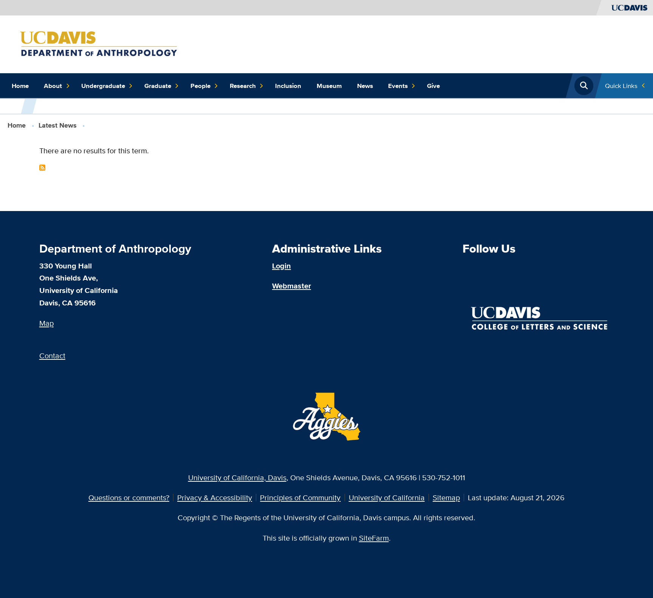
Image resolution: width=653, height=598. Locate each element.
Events (398, 86)
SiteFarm (374, 537)
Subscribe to (42, 168)
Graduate (157, 86)
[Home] (108, 43)
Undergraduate (103, 86)
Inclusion (288, 86)
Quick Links (621, 85)
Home (20, 86)
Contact (52, 355)
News (365, 86)
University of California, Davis (237, 477)
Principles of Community (300, 497)
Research (243, 86)
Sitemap (446, 497)
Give (433, 86)
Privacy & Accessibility (214, 497)
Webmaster (291, 285)
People (200, 86)
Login (281, 265)
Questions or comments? (128, 497)
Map (46, 322)
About (53, 86)
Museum (329, 86)
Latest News (58, 125)
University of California (387, 497)
